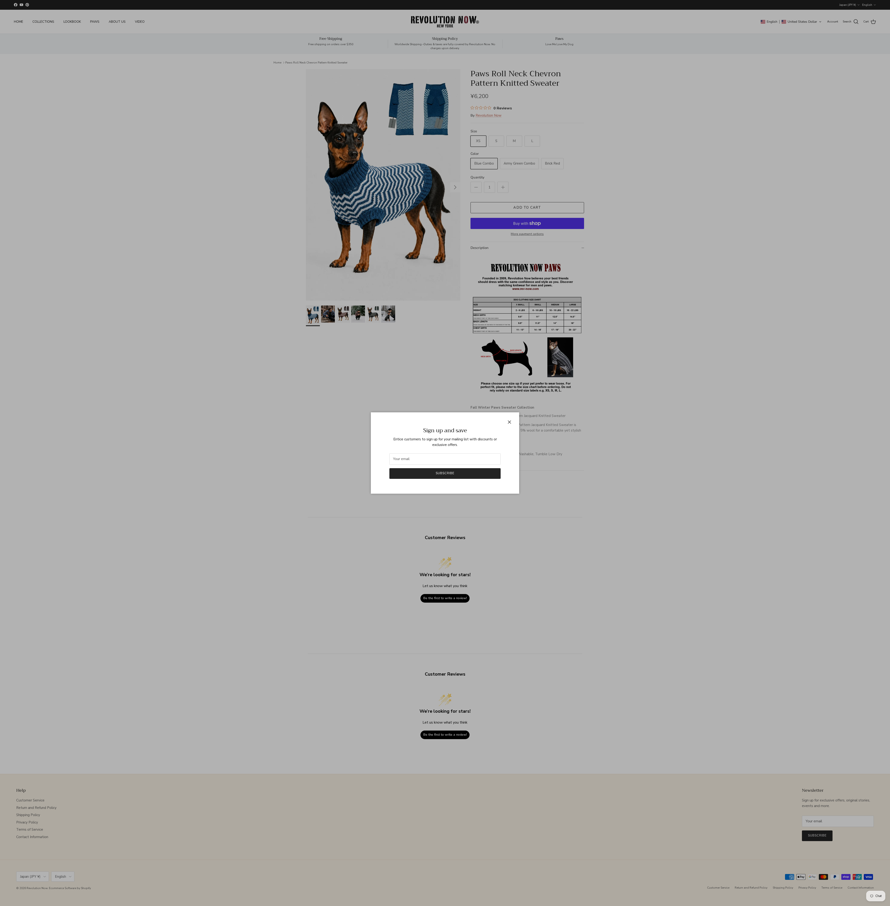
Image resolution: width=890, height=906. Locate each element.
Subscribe (445, 473)
